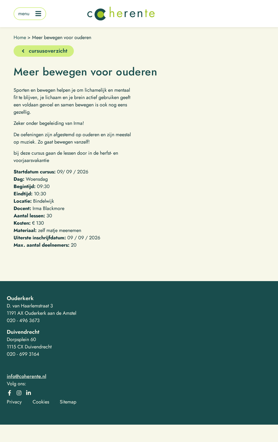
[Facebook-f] (9, 393)
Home (20, 37)
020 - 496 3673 (23, 320)
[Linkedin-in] (28, 393)
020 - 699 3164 (23, 354)
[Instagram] (19, 393)
